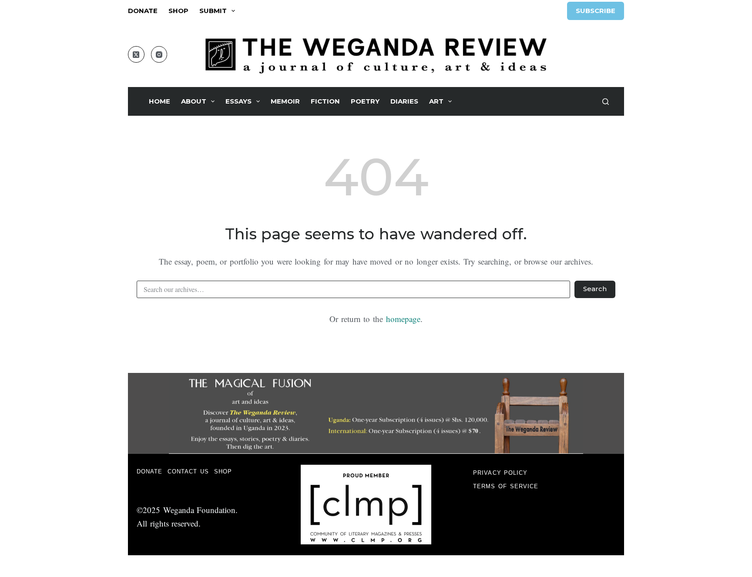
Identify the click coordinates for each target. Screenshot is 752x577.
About (193, 101)
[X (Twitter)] (136, 54)
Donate (143, 11)
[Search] (605, 101)
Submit (213, 11)
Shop (178, 11)
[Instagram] (159, 54)
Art (436, 101)
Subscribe (595, 11)
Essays (238, 101)
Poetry (365, 101)
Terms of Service (505, 486)
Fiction (325, 101)
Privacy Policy (500, 473)
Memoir (285, 101)
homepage (403, 318)
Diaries (404, 101)
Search (595, 289)
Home (159, 101)
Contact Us (188, 471)
